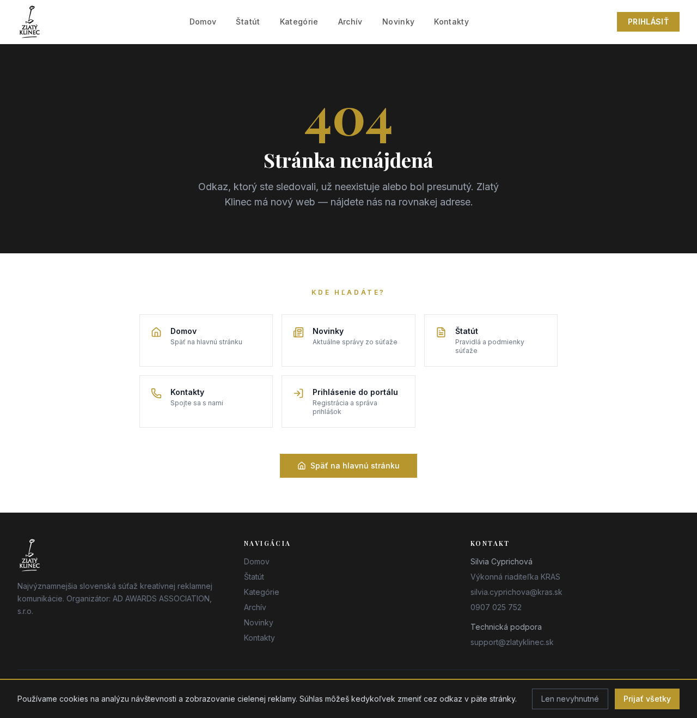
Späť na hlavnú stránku (355, 465)
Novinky (398, 21)
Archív (350, 21)
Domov (203, 21)
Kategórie (299, 21)
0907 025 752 (496, 607)
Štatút (248, 21)
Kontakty (451, 21)
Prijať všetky (647, 698)
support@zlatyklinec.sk (512, 642)
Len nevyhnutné (570, 698)
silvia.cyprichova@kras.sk (516, 592)
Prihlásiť (648, 21)
